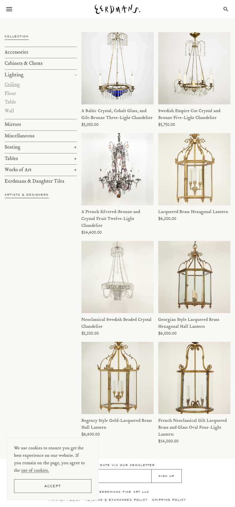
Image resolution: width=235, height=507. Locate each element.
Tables (41, 159)
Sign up (166, 476)
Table (10, 102)
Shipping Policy (169, 500)
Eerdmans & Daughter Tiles (34, 182)
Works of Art (41, 170)
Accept (52, 486)
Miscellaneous (19, 136)
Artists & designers (27, 194)
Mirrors (13, 125)
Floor (10, 94)
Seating (41, 147)
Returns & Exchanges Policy (116, 500)
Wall (9, 111)
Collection (17, 36)
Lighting (41, 75)
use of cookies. (35, 470)
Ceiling (12, 85)
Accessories (16, 52)
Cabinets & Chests (23, 64)
